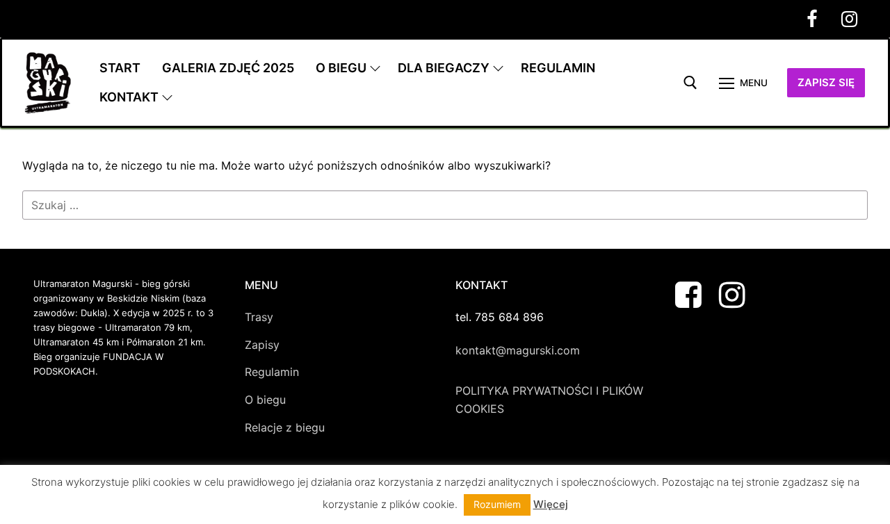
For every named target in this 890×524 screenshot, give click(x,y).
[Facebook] (811, 19)
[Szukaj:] (445, 205)
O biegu (265, 400)
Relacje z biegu (285, 427)
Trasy (259, 317)
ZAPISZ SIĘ (826, 82)
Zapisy (262, 345)
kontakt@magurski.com (517, 350)
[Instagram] (849, 19)
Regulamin (272, 372)
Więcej (550, 504)
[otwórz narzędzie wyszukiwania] (690, 82)
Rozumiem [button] (497, 504)
